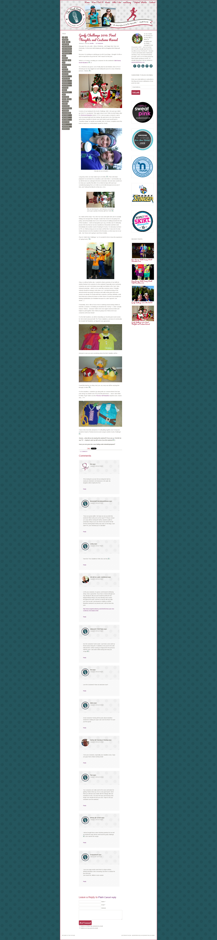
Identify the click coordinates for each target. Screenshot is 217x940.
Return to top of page (68, 935)
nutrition (65, 87)
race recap (65, 96)
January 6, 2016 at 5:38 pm (96, 466)
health (64, 67)
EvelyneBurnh (94, 854)
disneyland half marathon (67, 47)
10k (66, 37)
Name (103, 901)
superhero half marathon (67, 108)
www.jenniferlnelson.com (138, 62)
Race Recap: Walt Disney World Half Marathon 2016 (141, 282)
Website (103, 908)
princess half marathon (66, 92)
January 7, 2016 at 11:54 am (96, 777)
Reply (84, 489)
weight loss (66, 122)
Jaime (91, 703)
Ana (91, 669)
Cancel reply (110, 897)
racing (69, 99)
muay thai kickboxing (65, 81)
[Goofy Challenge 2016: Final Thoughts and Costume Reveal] (142, 321)
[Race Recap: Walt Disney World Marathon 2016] (142, 258)
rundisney (65, 101)
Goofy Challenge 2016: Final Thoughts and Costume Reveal (140, 323)
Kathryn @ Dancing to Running (99, 740)
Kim (91, 464)
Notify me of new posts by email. (89, 928)
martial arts (66, 78)
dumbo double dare (66, 53)
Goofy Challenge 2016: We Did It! (141, 302)
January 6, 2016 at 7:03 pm (96, 545)
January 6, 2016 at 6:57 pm (96, 503)
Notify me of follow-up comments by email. (92, 926)
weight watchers (65, 124)
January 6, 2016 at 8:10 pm (96, 579)
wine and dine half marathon (66, 127)
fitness (64, 60)
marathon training (65, 76)
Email (102, 905)
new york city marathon (66, 85)
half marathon (66, 64)
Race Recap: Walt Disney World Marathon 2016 (141, 260)
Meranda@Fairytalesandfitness (99, 501)
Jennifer (92, 43)
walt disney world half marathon (66, 117)
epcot (64, 55)
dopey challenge (67, 51)
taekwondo (65, 110)
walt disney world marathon (67, 120)
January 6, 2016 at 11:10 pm (96, 742)
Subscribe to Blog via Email (142, 75)
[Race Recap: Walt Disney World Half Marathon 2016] (142, 280)
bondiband (65, 39)
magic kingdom (66, 71)
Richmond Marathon (86, 115)
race (64, 94)
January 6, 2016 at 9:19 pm (96, 631)
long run (65, 69)
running (65, 103)
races (64, 99)
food (69, 60)
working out (66, 128)
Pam (91, 775)
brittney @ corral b (95, 817)
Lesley (92, 544)
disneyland (65, 44)
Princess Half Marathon (102, 395)
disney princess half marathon (67, 49)
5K (63, 37)
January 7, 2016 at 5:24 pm (96, 819)
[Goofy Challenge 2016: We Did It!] (142, 301)
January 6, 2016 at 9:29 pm (96, 671)
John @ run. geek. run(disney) (99, 577)
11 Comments (99, 43)
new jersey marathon (65, 83)
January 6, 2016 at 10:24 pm (96, 705)
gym (64, 62)
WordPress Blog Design (139, 935)
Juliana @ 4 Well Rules (96, 629)
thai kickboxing (66, 112)
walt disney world (66, 115)
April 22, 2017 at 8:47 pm (96, 856)
